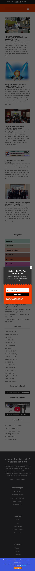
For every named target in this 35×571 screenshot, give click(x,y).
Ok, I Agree (17, 568)
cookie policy (23, 565)
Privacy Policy (18, 299)
